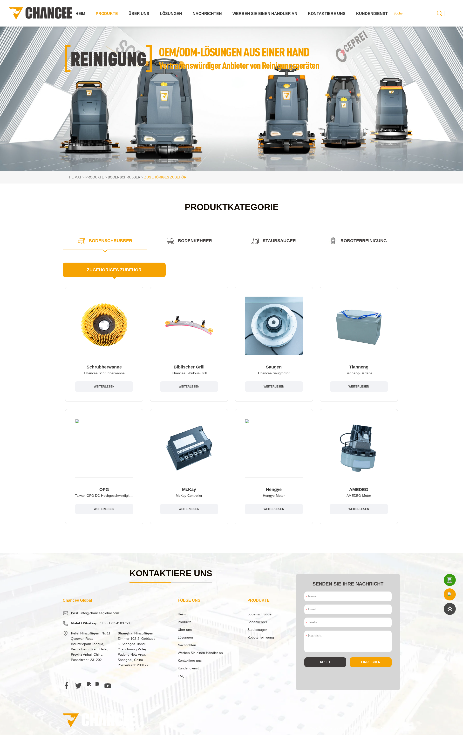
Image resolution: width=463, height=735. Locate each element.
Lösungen (171, 14)
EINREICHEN (370, 662)
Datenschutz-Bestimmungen (381, 728)
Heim (80, 14)
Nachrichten (207, 14)
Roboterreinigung (260, 637)
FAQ (181, 676)
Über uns (139, 14)
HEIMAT (75, 177)
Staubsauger (257, 630)
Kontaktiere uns (327, 14)
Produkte (107, 14)
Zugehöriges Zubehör (165, 177)
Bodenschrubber (124, 177)
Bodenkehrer (257, 622)
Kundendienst (372, 14)
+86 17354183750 (116, 623)
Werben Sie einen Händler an (264, 14)
